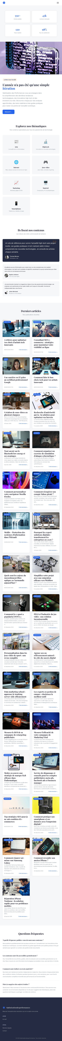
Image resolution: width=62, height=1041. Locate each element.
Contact (5, 1030)
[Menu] (57, 2)
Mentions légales (7, 1028)
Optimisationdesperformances (18, 1007)
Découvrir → (8, 112)
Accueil (4, 1019)
